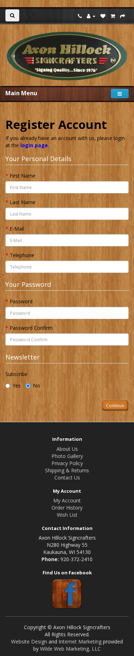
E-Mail (17, 228)
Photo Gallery (67, 456)
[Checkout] (122, 16)
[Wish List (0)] (102, 16)
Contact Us (67, 477)
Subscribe (16, 374)
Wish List (67, 514)
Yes (17, 385)
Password (21, 301)
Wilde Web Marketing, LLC (70, 648)
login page (34, 145)
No (36, 385)
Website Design (29, 641)
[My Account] (91, 16)
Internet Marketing (80, 641)
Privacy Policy (67, 463)
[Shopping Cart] (112, 16)
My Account (67, 500)
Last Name (22, 202)
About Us (67, 448)
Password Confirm (31, 327)
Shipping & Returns (67, 470)
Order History (67, 507)
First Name (22, 175)
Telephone (22, 255)
